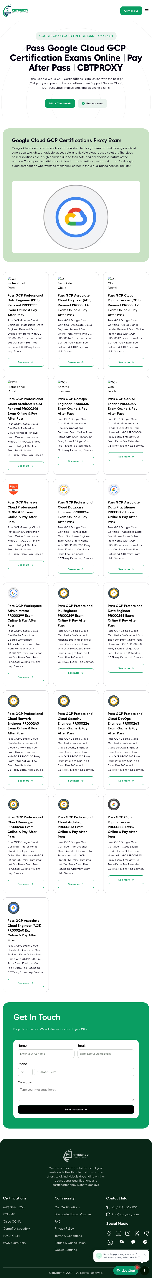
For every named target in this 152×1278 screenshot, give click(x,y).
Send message (74, 1109)
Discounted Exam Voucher (73, 1214)
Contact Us (131, 10)
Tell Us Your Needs (60, 103)
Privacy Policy (64, 1228)
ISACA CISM (11, 1236)
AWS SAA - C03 (14, 1207)
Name (22, 1045)
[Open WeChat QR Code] (122, 1242)
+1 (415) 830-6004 (125, 1207)
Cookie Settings (66, 1250)
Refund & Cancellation (70, 1243)
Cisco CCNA (12, 1221)
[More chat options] (144, 1270)
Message (25, 1082)
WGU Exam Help (14, 1243)
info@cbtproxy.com (125, 1214)
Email (81, 1045)
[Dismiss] (144, 1255)
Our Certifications (67, 1207)
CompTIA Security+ (16, 1228)
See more (23, 362)
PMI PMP (9, 1214)
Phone (22, 1064)
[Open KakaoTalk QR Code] (134, 1242)
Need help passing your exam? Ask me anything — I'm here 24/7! (121, 1256)
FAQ (58, 1221)
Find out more (94, 103)
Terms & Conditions (68, 1236)
